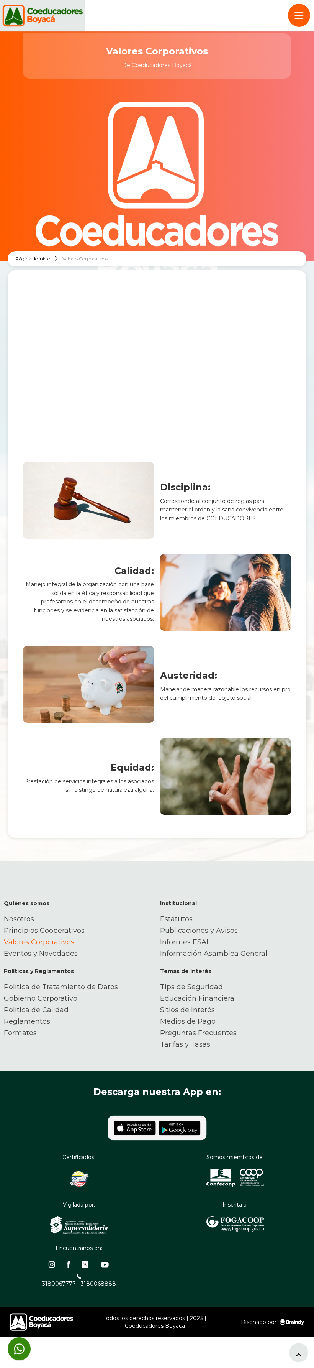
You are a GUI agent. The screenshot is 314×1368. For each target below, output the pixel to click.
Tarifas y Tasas (185, 1044)
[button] (299, 15)
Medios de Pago (188, 1021)
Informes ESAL (185, 942)
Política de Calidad (36, 1010)
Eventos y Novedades (41, 953)
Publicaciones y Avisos (199, 930)
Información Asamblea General (213, 953)
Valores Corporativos (39, 942)
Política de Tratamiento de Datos (61, 987)
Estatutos (176, 919)
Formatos (20, 1033)
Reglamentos (27, 1021)
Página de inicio (32, 258)
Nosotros (19, 919)
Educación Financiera (197, 998)
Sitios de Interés (187, 1010)
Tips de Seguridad (191, 987)
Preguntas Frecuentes (198, 1033)
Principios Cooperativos (44, 930)
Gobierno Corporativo (40, 998)
